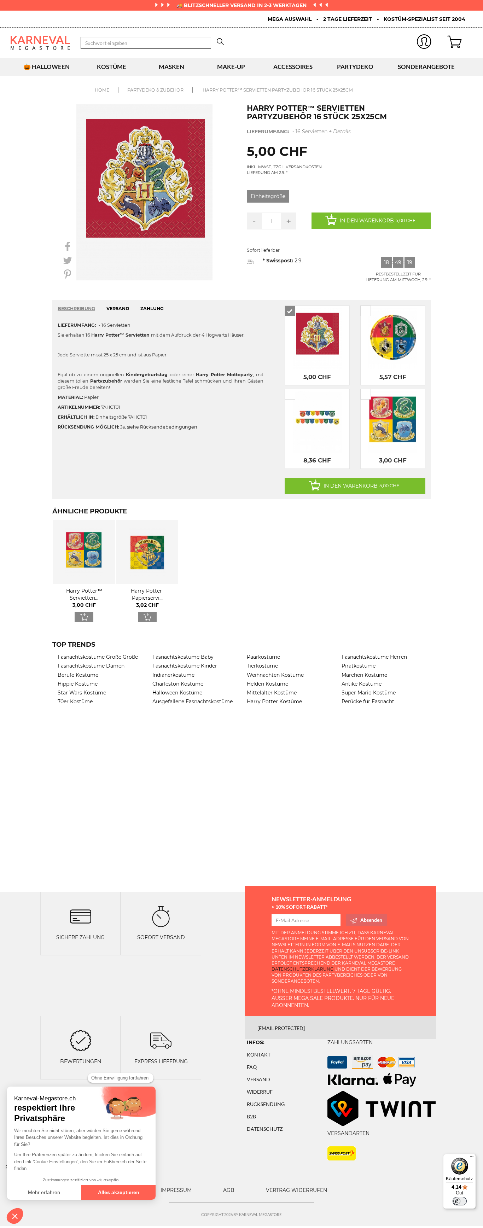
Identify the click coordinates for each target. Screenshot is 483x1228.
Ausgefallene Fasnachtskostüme (192, 701)
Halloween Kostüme (177, 692)
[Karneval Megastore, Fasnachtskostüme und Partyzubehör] (40, 43)
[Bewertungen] (80, 1040)
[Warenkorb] (459, 43)
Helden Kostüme (267, 684)
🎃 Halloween (46, 66)
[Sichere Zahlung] (80, 916)
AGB (228, 1190)
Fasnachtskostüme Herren (374, 657)
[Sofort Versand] (160, 916)
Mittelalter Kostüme (272, 692)
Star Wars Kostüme (82, 692)
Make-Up (231, 66)
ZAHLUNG (152, 308)
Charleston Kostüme (177, 684)
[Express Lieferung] (160, 1040)
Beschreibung (76, 308)
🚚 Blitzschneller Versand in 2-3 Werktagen (242, 5)
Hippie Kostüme (78, 684)
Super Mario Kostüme (369, 692)
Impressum (176, 1190)
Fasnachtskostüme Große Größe (98, 657)
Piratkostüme (359, 666)
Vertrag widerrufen (296, 1190)
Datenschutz (265, 1129)
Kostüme (111, 66)
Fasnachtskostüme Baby (183, 657)
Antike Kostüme (362, 684)
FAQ (252, 1067)
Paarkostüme (263, 657)
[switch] (460, 1201)
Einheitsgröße (268, 196)
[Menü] (471, 1158)
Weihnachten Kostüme (275, 675)
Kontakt (258, 1055)
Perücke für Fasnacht (368, 701)
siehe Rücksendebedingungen (162, 427)
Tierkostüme (262, 666)
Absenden (371, 920)
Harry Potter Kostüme (274, 701)
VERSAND (117, 308)
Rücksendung (266, 1104)
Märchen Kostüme (364, 675)
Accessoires (293, 66)
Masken (171, 66)
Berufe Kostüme (78, 675)
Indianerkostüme (173, 675)
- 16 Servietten (299, 131)
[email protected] (281, 1028)
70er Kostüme (75, 701)
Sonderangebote (426, 66)
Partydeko (355, 66)
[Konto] (424, 43)
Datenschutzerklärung (302, 969)
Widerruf (260, 1092)
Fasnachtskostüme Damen (91, 666)
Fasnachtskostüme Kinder (184, 666)
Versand (258, 1079)
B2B (251, 1116)
